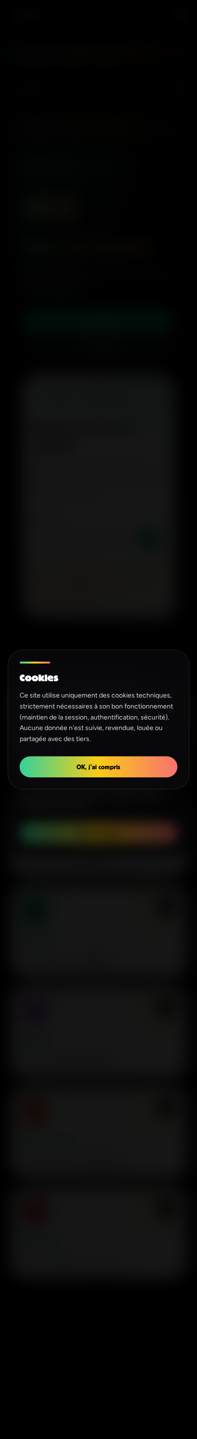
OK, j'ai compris (98, 766)
